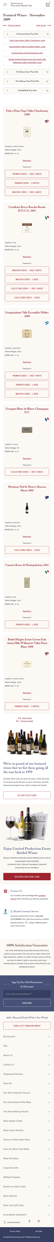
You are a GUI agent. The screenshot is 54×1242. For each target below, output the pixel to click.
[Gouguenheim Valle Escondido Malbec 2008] (27, 333)
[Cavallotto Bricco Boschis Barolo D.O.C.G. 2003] (27, 228)
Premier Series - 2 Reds (27, 385)
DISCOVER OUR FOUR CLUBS (27, 877)
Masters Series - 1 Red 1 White (27, 192)
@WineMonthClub (13, 1222)
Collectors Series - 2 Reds (27, 298)
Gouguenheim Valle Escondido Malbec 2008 (27, 46)
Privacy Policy (15, 1231)
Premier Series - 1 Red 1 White (27, 174)
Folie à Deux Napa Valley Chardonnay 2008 (27, 40)
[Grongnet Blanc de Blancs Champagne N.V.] (27, 430)
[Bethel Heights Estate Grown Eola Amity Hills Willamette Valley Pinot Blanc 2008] (27, 664)
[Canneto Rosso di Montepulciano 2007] (27, 582)
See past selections (27, 795)
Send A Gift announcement (27, 1026)
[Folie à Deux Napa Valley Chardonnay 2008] (27, 132)
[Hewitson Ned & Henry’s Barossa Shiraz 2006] (27, 508)
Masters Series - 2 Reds (27, 279)
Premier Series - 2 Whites (27, 183)
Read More (27, 160)
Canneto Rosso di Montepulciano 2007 (27, 53)
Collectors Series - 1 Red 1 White (27, 289)
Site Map (38, 1231)
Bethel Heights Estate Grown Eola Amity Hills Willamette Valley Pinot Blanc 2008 (27, 61)
